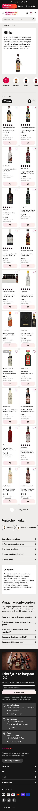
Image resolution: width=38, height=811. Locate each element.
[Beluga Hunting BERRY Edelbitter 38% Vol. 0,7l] (27, 155)
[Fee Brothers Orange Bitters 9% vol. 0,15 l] (10, 475)
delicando (11, 807)
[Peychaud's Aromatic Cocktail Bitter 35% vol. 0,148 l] (27, 434)
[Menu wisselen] (3, 13)
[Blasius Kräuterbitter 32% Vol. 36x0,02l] (10, 278)
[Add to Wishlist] (17, 108)
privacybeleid (26, 699)
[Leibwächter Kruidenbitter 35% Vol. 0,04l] (27, 357)
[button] (3, 2)
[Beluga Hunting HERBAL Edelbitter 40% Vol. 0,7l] (27, 196)
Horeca (20, 6)
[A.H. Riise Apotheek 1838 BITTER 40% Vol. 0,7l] (10, 237)
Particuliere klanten (7, 6)
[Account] (27, 13)
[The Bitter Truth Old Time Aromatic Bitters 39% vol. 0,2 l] (27, 396)
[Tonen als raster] (29, 101)
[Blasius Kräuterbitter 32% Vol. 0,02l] (27, 237)
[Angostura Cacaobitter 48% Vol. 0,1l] (10, 155)
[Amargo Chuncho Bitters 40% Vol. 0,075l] (10, 357)
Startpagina (5, 25)
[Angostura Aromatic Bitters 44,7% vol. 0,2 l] (27, 278)
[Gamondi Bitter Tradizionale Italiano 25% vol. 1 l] (10, 434)
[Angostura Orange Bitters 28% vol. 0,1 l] (10, 319)
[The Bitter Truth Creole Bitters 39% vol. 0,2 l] (27, 475)
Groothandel (30, 6)
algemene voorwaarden (9, 699)
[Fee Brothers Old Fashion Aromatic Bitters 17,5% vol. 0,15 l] (10, 396)
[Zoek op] (33, 19)
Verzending (8, 139)
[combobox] (19, 19)
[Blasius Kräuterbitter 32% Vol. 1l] (10, 114)
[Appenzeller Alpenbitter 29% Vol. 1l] (27, 114)
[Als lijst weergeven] (34, 101)
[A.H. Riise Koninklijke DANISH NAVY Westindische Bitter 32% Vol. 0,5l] (10, 196)
